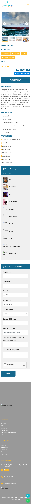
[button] (26, 23)
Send (8, 374)
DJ (9, 194)
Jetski (11, 224)
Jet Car (11, 231)
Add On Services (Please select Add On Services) (14, 339)
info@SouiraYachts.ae (10, 483)
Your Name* (7, 272)
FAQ (2, 434)
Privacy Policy (4, 430)
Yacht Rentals (4, 454)
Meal (10, 179)
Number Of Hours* (10, 319)
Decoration (12, 187)
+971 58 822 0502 (8, 476)
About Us (3, 423)
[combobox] (6, 295)
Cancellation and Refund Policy (9, 432)
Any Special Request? (11, 350)
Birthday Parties (5, 447)
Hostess (11, 239)
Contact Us (4, 428)
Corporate (3, 445)
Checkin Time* (8, 310)
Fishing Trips (4, 449)
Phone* (5, 291)
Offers (2, 426)
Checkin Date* (8, 300)
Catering (11, 209)
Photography (13, 201)
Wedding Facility (5, 452)
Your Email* (7, 282)
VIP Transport (13, 216)
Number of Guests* (10, 328)
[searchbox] (3, 343)
